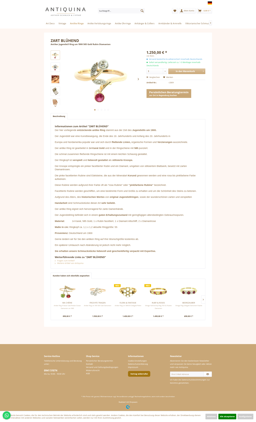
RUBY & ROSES (158, 305)
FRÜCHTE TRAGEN (97, 304)
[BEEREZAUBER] (189, 290)
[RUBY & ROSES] (158, 290)
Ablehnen (211, 416)
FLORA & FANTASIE (128, 304)
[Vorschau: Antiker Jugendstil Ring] (55, 55)
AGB (88, 373)
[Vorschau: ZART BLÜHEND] (55, 79)
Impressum (133, 367)
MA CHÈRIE (67, 305)
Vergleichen (154, 77)
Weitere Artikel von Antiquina (70, 263)
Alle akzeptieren (227, 416)
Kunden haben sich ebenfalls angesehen (71, 275)
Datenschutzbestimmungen (194, 379)
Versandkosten (122, 396)
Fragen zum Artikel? (66, 260)
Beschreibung (59, 116)
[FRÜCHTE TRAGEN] (98, 290)
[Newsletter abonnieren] (207, 374)
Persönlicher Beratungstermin (99, 361)
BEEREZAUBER (188, 304)
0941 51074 (50, 370)
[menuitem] (121, 10)
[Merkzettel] (175, 10)
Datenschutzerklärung (138, 364)
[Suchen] (142, 10)
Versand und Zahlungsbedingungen (102, 367)
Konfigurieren (245, 416)
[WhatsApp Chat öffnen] (7, 415)
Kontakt (89, 364)
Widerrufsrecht (93, 370)
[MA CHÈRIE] (67, 290)
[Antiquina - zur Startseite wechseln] (65, 12)
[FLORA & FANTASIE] (128, 290)
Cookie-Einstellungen (137, 361)
